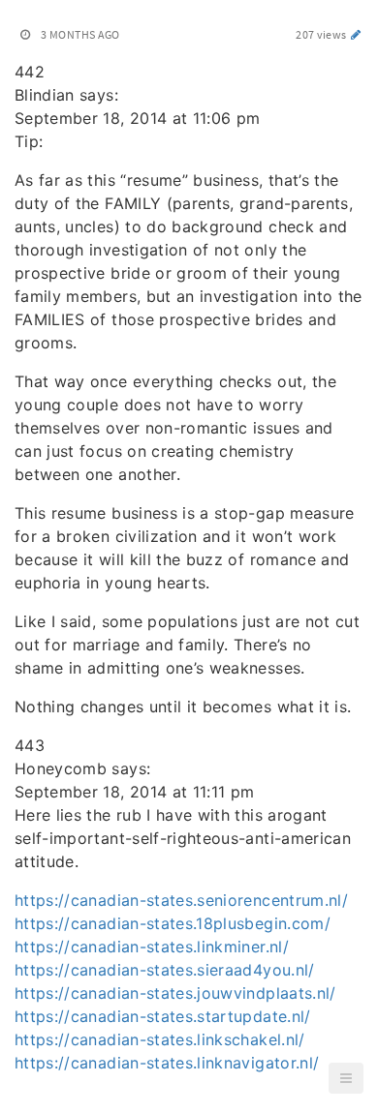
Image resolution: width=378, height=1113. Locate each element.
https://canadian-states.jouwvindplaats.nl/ (175, 993)
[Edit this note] (356, 34)
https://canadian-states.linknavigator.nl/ (167, 1062)
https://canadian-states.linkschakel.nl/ (160, 1039)
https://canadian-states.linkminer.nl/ (152, 946)
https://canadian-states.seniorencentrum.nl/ (181, 900)
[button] (346, 1078)
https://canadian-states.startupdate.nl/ (163, 1016)
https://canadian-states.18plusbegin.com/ (173, 923)
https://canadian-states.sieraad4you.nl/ (165, 969)
